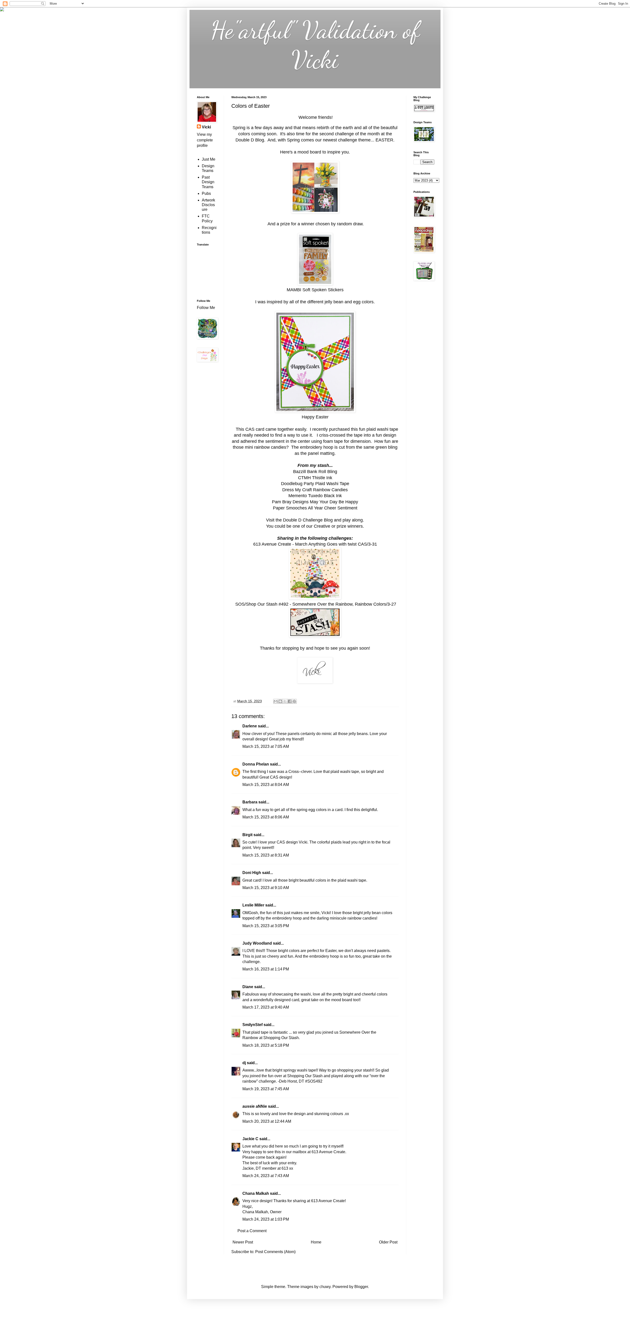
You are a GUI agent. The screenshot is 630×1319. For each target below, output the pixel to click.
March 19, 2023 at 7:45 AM (265, 1089)
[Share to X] (285, 701)
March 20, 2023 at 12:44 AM (266, 1121)
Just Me (208, 159)
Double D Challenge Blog (308, 520)
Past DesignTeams (208, 182)
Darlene (250, 726)
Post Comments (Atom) (275, 1252)
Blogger (361, 1287)
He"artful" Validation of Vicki (315, 44)
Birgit (247, 835)
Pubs (206, 193)
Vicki (206, 127)
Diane (247, 987)
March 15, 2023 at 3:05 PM (265, 926)
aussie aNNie (254, 1106)
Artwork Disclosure (208, 205)
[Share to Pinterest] (294, 701)
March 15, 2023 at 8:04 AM (265, 784)
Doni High (251, 873)
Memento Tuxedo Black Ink (315, 495)
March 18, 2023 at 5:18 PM (265, 1045)
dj (244, 1063)
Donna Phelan (255, 764)
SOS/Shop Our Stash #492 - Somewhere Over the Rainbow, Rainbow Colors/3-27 (315, 604)
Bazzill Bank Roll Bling (315, 471)
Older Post (388, 1242)
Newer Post (243, 1242)
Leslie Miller (253, 905)
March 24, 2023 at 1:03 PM (265, 1219)
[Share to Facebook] (289, 701)
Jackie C (250, 1139)
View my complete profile (205, 140)
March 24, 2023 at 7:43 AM (265, 1176)
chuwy (325, 1287)
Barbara (249, 802)
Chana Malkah (255, 1193)
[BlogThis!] (280, 701)
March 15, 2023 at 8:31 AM (265, 855)
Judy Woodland (257, 943)
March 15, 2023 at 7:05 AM (265, 746)
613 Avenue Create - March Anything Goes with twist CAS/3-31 (315, 544)
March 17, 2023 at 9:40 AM (265, 1007)
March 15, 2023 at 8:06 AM (265, 817)
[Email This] (275, 701)
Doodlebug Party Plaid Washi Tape (315, 483)
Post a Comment (252, 1231)
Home (316, 1242)
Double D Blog (250, 140)
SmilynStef (252, 1025)
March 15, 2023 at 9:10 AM (265, 888)
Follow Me (206, 308)
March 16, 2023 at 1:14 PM (265, 969)
